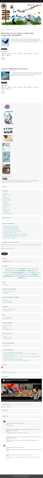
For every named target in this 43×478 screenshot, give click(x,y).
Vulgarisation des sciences (8, 213)
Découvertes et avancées (7, 194)
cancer (17, 270)
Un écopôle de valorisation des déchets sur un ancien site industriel (15, 235)
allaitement (23, 268)
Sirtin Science (5, 328)
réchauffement (7, 276)
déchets (37, 270)
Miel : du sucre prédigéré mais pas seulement (11, 230)
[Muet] (38, 400)
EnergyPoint (5, 299)
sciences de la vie (35, 276)
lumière (38, 272)
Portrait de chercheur (7, 206)
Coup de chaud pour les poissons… (15, 69)
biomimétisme (12, 270)
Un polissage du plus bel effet (17, 352)
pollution (26, 274)
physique (23, 274)
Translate (9, 406)
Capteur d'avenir (6, 345)
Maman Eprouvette (6, 310)
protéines (30, 274)
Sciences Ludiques (6, 359)
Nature (4, 201)
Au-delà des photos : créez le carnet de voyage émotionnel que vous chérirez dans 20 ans (19, 356)
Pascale (11, 180)
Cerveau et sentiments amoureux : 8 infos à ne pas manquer (14, 236)
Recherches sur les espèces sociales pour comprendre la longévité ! (17, 34)
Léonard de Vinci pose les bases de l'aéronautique (12, 231)
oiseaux (16, 274)
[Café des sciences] (7, 108)
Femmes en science (7, 198)
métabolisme (7, 274)
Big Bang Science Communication (9, 291)
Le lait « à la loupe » (26, 360)
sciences (29, 276)
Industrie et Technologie (7, 302)
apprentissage (32, 268)
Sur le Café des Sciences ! (9, 372)
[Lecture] (2, 400)
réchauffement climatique (16, 276)
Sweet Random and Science (8, 329)
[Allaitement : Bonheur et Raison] (6, 149)
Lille (34, 272)
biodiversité (7, 270)
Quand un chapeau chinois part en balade (10, 227)
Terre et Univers (6, 210)
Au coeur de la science (7, 325)
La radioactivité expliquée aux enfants (10, 232)
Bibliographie (5, 193)
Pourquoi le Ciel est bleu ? (8, 337)
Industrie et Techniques (7, 200)
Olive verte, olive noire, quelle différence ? (10, 228)
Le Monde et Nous (4, 36)
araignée (37, 268)
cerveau (22, 270)
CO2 (35, 270)
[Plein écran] (40, 400)
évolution (23, 277)
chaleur (26, 270)
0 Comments (14, 36)
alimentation (18, 268)
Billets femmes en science (6, 176)
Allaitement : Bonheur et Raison (9, 309)
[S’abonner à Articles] (2, 367)
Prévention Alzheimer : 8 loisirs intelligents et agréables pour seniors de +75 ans (17, 353)
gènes (31, 272)
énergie (20, 277)
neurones (13, 274)
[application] (21, 390)
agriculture (13, 268)
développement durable (7, 272)
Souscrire (4, 253)
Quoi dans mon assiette (7, 317)
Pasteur (19, 274)
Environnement (6, 197)
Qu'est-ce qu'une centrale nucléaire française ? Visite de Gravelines (15, 234)
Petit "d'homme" (6, 205)
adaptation (7, 268)
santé (22, 276)
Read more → (4, 82)
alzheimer (28, 268)
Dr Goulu (5, 336)
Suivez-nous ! (5, 410)
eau (12, 272)
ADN (10, 268)
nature (10, 274)
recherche (35, 274)
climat (32, 270)
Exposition (25, 272)
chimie (29, 270)
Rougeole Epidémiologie (7, 318)
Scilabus (4, 326)
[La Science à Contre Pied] (8, 141)
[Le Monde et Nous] (21, 14)
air (15, 268)
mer (39, 272)
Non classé (5, 202)
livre (35, 272)
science (25, 276)
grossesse (28, 272)
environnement (19, 272)
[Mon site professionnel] (8, 133)
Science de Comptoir (7, 338)
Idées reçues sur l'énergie (8, 301)
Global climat (5, 284)
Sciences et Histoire (6, 209)
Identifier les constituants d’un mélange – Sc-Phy (12, 360)
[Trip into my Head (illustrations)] (6, 174)
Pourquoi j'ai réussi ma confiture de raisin (10, 226)
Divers (4, 196)
